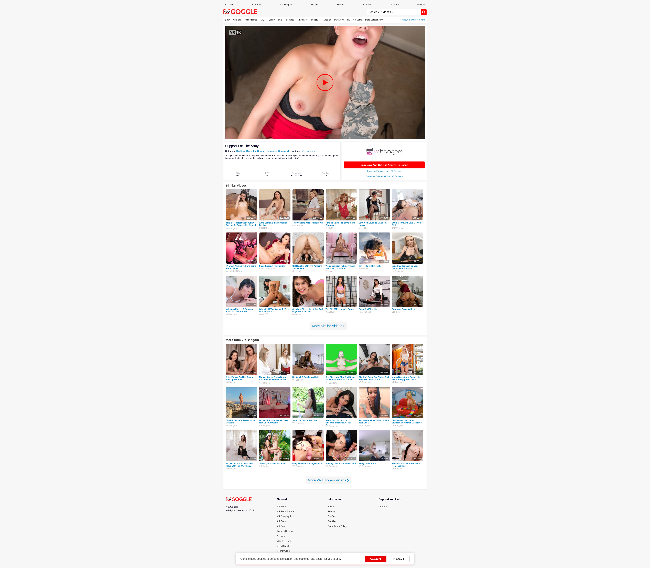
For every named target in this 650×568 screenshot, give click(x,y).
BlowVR (340, 4)
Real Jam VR (365, 312)
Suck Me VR (264, 228)
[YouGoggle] (239, 499)
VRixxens (363, 228)
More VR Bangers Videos (327, 480)
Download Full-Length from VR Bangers (384, 176)
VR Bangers (286, 4)
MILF (263, 20)
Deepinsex (297, 314)
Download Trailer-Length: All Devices (384, 171)
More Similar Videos (327, 326)
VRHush (329, 228)
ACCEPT (375, 558)
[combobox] (394, 12)
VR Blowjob (283, 545)
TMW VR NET (398, 228)
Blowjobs (290, 20)
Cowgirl (261, 151)
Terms (331, 506)
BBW (227, 20)
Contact (382, 506)
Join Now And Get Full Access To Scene (384, 165)
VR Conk (314, 4)
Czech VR (297, 271)
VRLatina (330, 271)
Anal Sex (237, 20)
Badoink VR (297, 225)
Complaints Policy (337, 526)
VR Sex (281, 526)
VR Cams (357, 20)
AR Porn (421, 4)
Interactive (339, 20)
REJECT (398, 558)
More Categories (373, 20)
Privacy (331, 511)
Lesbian (327, 20)
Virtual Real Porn (234, 271)
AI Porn (395, 4)
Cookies (332, 521)
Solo (280, 20)
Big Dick (240, 151)
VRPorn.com (283, 550)
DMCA (331, 516)
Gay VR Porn (284, 541)
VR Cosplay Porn (286, 516)
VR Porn (229, 4)
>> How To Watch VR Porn (412, 20)
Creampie (271, 151)
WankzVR (363, 269)
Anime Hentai (251, 20)
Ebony (272, 20)
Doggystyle (284, 151)
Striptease (302, 20)
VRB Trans (367, 4)
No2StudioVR (398, 271)
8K (348, 20)
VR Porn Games (285, 511)
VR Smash (256, 4)
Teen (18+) (315, 20)
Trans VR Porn (285, 531)
